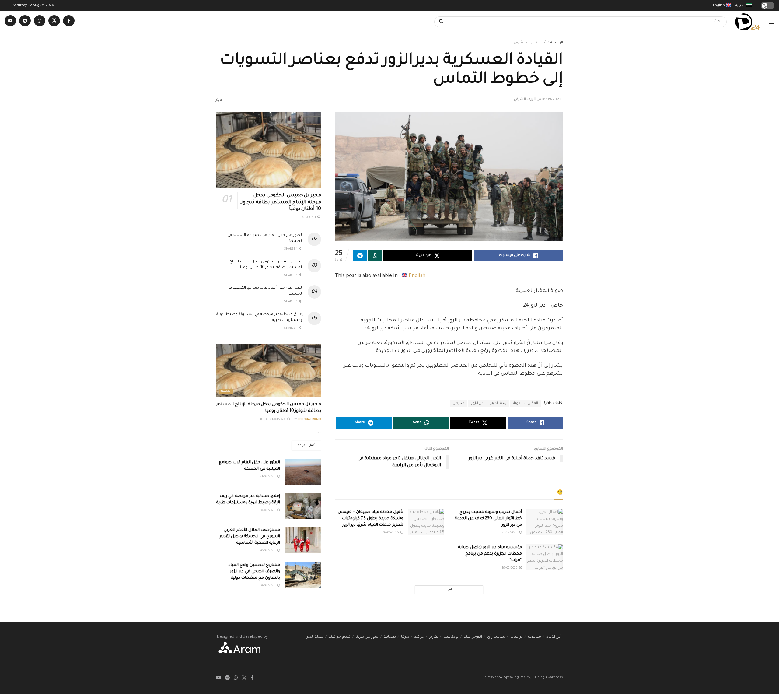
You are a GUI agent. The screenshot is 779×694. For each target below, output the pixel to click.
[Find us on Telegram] (25, 22)
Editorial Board (309, 419)
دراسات (516, 637)
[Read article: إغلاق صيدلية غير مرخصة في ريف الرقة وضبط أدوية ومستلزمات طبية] (303, 506)
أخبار (542, 42)
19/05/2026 (510, 568)
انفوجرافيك (473, 637)
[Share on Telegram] (360, 255)
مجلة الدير (315, 637)
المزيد (449, 589)
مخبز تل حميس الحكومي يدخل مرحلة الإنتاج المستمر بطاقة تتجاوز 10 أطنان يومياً (281, 202)
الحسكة (226, 391)
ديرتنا (405, 637)
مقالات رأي (496, 637)
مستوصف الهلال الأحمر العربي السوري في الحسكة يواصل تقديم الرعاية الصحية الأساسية (250, 536)
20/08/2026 (268, 510)
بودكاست (451, 637)
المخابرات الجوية (525, 403)
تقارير (433, 637)
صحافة (390, 637)
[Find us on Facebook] (69, 22)
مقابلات (534, 637)
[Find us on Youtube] (10, 22)
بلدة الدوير (498, 403)
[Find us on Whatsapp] (39, 22)
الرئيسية (556, 42)
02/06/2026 (391, 533)
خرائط (419, 637)
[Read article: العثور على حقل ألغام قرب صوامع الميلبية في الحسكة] (303, 472)
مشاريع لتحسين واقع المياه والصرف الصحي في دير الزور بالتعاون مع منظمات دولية (254, 571)
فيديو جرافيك (340, 637)
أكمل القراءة (303, 444)
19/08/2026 (268, 585)
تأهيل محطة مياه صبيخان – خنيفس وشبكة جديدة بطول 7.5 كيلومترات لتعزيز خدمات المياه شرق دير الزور (370, 518)
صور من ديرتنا (367, 637)
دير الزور (477, 403)
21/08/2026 (278, 419)
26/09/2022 (551, 100)
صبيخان (458, 403)
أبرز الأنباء (553, 637)
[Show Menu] (771, 22)
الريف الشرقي (524, 42)
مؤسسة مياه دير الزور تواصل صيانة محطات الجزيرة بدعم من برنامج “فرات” (490, 554)
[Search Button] (439, 21)
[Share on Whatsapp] (375, 255)
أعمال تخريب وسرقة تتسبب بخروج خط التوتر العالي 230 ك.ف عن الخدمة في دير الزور (488, 518)
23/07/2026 (510, 533)
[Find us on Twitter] (54, 22)
